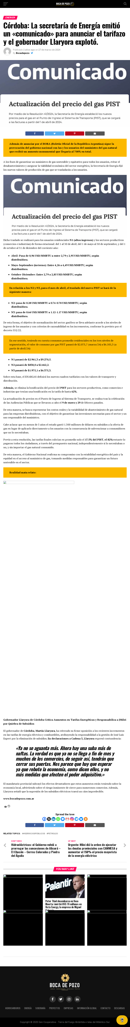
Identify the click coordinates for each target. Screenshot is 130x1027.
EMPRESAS (68, 1008)
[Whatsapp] (58, 819)
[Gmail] (67, 819)
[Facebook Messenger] (63, 819)
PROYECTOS (54, 1008)
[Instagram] (72, 819)
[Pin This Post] (74, 133)
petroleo (53, 834)
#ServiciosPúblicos (34, 834)
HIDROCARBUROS (12, 1008)
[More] (86, 819)
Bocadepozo (22, 53)
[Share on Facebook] (34, 133)
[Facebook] (44, 819)
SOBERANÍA (40, 1008)
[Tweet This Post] (54, 133)
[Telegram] (76, 819)
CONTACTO (105, 1008)
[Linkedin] (53, 819)
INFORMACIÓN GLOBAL (87, 1008)
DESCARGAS (119, 1008)
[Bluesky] (81, 819)
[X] (49, 819)
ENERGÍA (28, 1008)
